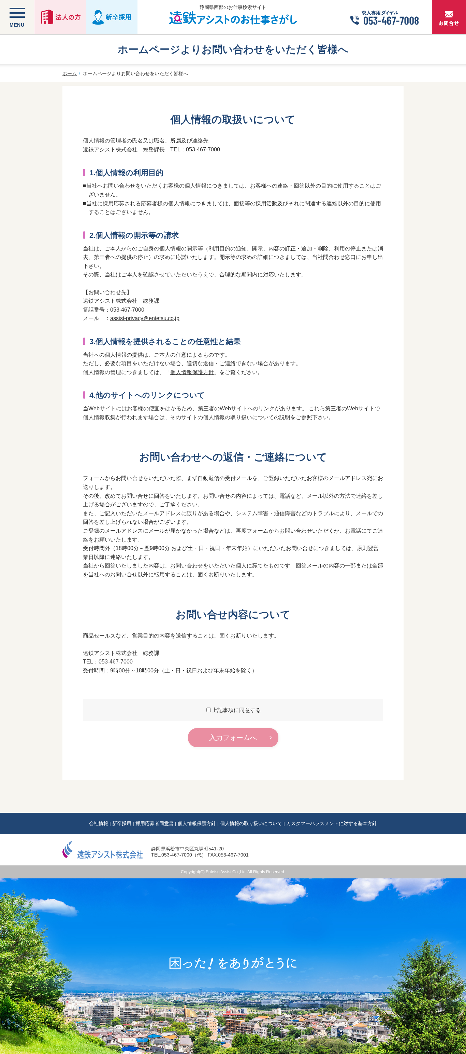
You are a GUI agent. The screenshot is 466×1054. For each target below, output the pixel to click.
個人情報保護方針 (192, 372)
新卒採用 (121, 823)
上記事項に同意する (236, 710)
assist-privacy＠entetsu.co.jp (144, 318)
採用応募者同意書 (154, 823)
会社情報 (98, 823)
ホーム (69, 73)
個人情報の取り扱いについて (251, 823)
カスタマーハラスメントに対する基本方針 (331, 823)
